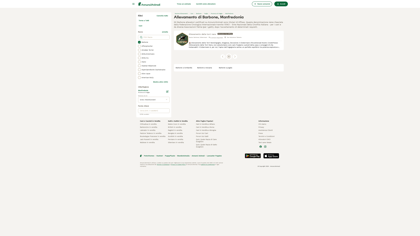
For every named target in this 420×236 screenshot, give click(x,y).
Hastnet (159, 156)
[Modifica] (167, 91)
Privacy (261, 127)
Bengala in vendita (175, 133)
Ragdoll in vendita (175, 130)
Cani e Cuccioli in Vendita (150, 121)
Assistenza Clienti (265, 130)
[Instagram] (265, 146)
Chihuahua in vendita (148, 124)
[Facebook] (260, 146)
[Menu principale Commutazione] (133, 4)
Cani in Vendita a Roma (205, 127)
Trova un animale (184, 4)
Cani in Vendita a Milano (205, 124)
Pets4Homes (149, 156)
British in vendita (174, 127)
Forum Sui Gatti (202, 136)
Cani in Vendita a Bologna (206, 130)
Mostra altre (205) (160, 82)
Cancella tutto (162, 16)
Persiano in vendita (175, 139)
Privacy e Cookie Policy (178, 164)
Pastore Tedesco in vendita (150, 133)
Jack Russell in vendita (149, 139)
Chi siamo (262, 124)
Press (260, 133)
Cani (140, 26)
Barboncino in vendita (148, 127)
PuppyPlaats (170, 156)
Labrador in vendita (147, 130)
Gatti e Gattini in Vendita (178, 121)
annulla (165, 32)
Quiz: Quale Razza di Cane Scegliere (206, 140)
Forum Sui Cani (202, 133)
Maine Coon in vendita (177, 124)
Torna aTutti (144, 21)
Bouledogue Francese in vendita (152, 136)
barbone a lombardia (184, 68)
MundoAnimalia (183, 156)
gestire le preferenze (208, 164)
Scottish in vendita (175, 136)
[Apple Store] (271, 155)
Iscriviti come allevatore (206, 4)
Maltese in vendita (147, 142)
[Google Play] (253, 155)
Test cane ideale (264, 142)
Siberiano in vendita (176, 142)
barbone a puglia (225, 68)
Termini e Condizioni (266, 136)
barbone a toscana (204, 68)
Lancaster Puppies (214, 156)
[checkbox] (139, 42)
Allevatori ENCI (264, 139)
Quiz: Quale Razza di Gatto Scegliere (206, 146)
